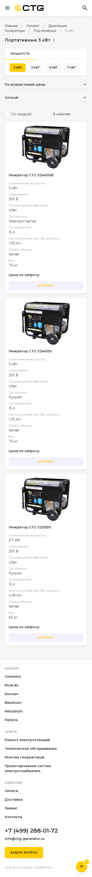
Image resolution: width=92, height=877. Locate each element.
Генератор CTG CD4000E (31, 175)
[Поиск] (85, 8)
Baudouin (13, 702)
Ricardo (11, 685)
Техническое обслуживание (31, 748)
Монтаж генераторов (24, 757)
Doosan (11, 694)
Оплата (11, 791)
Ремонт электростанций (27, 740)
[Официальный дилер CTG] (29, 8)
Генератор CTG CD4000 (30, 351)
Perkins (11, 720)
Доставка (14, 799)
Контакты (13, 817)
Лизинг (11, 808)
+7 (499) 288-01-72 (31, 830)
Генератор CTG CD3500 (30, 527)
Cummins (13, 676)
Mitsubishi (14, 711)
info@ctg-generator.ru (24, 839)
